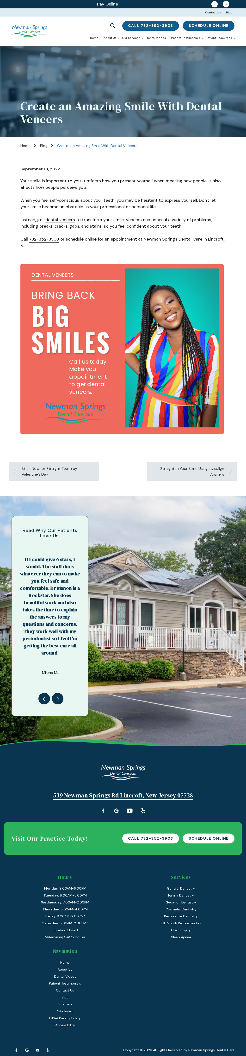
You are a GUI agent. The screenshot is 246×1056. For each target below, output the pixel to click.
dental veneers (60, 220)
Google (27, 1050)
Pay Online (107, 4)
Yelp (48, 1050)
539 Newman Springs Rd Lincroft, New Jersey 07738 (123, 795)
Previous (214, 4)
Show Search (113, 25)
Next (226, 4)
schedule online (209, 25)
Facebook (16, 1050)
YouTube (37, 1050)
